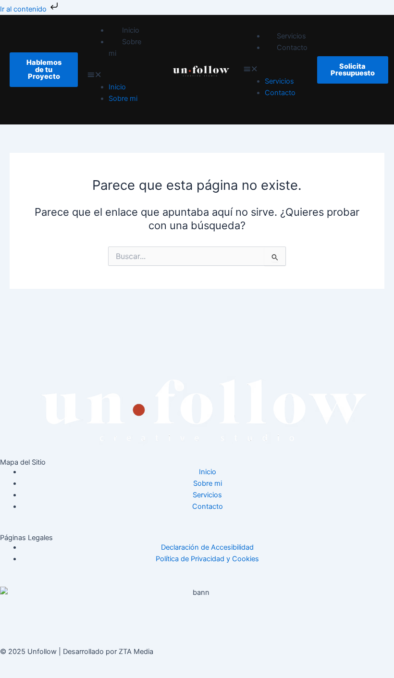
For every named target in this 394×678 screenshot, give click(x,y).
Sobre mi (125, 47)
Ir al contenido (24, 9)
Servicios (291, 36)
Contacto (292, 47)
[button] (121, 75)
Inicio (130, 30)
